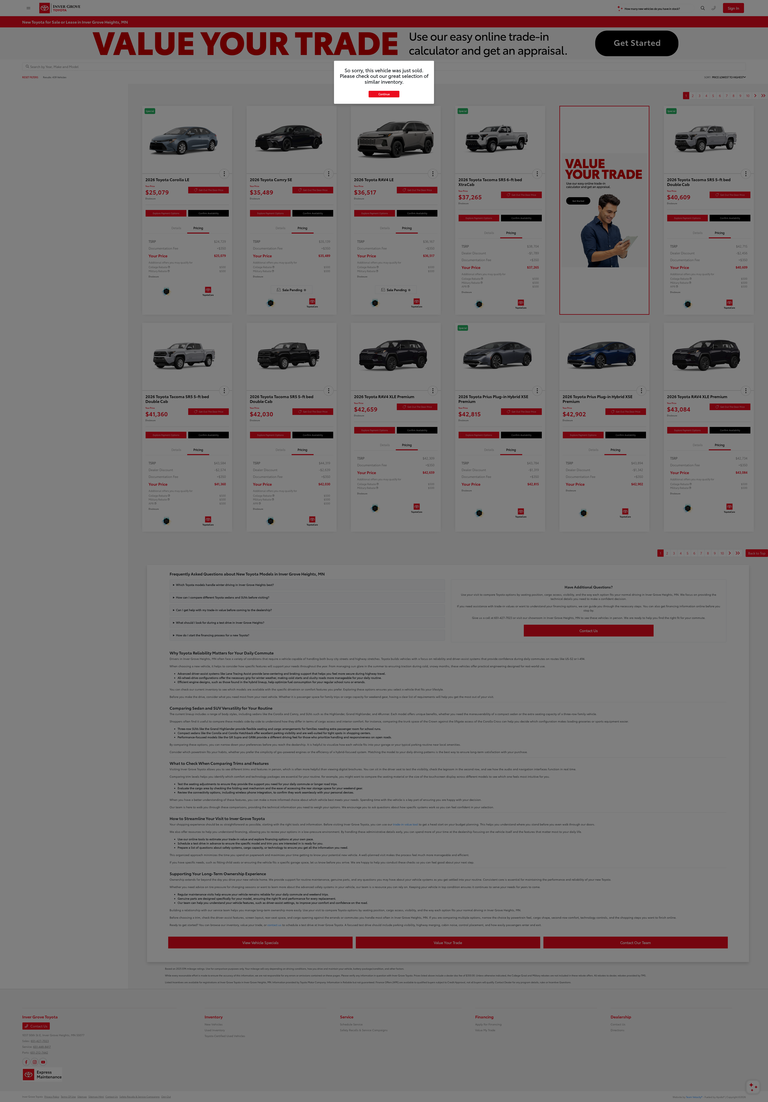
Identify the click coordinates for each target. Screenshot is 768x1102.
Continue (384, 94)
